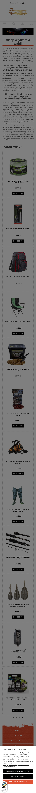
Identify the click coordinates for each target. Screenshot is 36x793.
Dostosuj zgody (18, 776)
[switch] (4, 790)
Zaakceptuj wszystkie (18, 781)
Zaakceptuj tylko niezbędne (18, 771)
